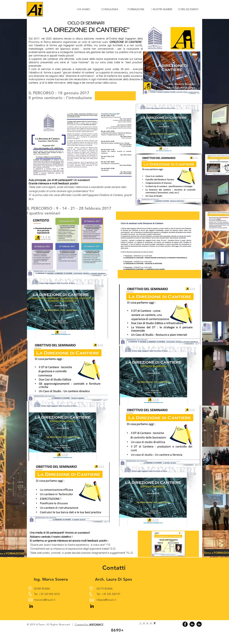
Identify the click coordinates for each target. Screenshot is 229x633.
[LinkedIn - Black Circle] (192, 624)
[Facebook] (185, 624)
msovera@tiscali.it (44, 599)
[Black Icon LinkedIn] (31, 606)
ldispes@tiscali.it (106, 599)
